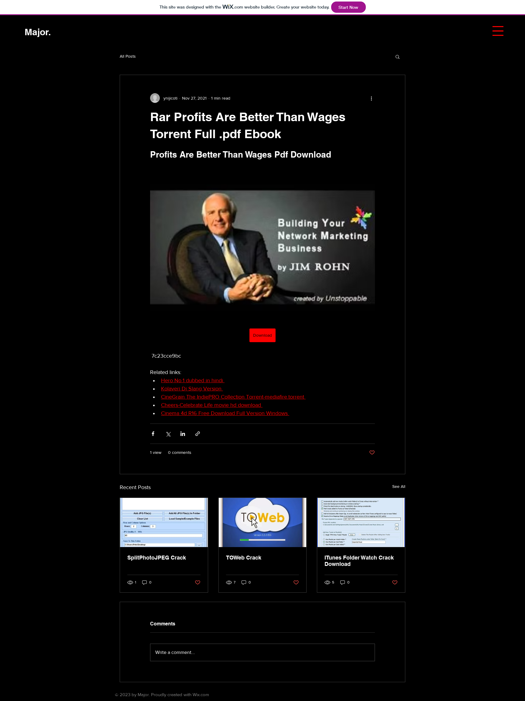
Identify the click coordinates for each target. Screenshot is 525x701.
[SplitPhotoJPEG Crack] (164, 522)
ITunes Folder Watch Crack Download (359, 560)
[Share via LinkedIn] (183, 434)
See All (398, 486)
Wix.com (201, 694)
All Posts (128, 56)
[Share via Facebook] (153, 434)
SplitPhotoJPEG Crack (156, 557)
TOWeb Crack (243, 557)
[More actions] (371, 98)
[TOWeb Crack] (263, 522)
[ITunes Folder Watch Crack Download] (361, 522)
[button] (497, 31)
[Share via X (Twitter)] (168, 434)
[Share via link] (198, 434)
